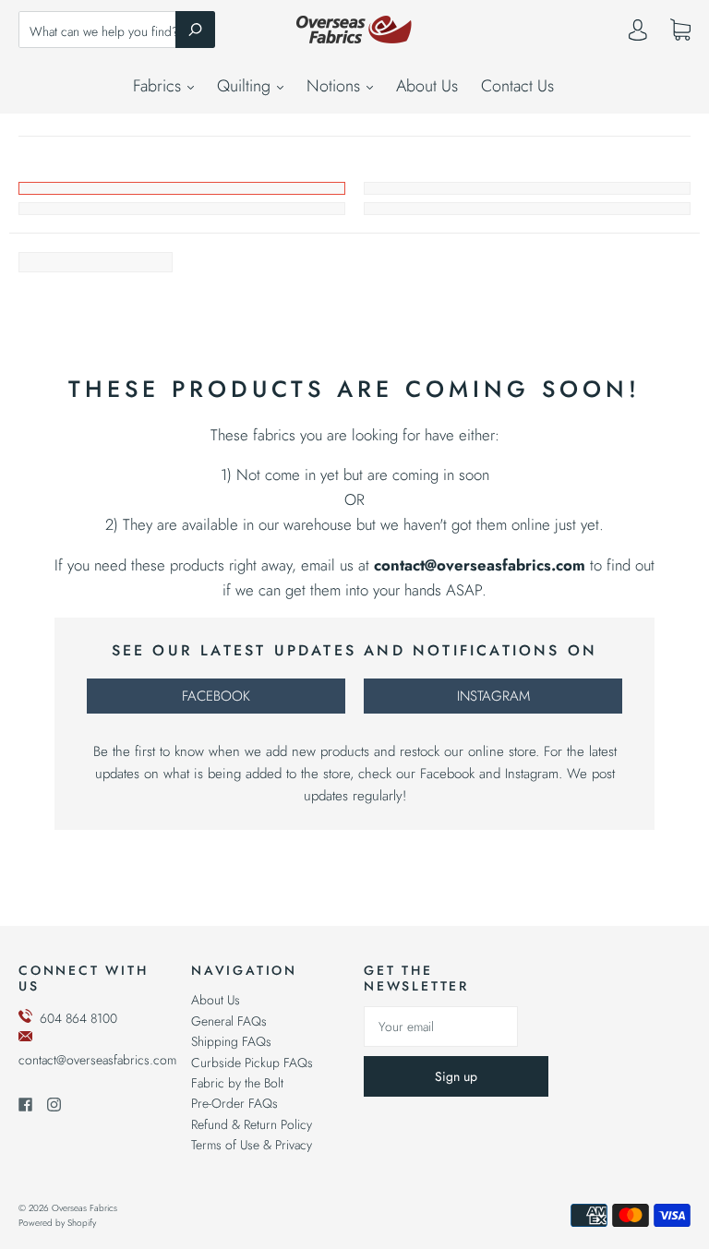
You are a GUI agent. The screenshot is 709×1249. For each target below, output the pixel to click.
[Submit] (195, 29)
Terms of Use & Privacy (251, 1144)
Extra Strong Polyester (181, 188)
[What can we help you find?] (116, 31)
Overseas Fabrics (84, 1208)
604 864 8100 (78, 1018)
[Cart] (680, 30)
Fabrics (159, 86)
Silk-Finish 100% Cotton (527, 208)
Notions (335, 86)
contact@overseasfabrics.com (97, 1060)
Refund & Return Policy (251, 1124)
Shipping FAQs (231, 1041)
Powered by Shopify (57, 1223)
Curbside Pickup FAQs (252, 1062)
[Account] (638, 34)
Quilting (246, 86)
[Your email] (441, 1026)
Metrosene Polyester (181, 208)
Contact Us (517, 86)
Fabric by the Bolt (237, 1083)
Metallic (527, 188)
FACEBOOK (216, 696)
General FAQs (229, 1021)
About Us (427, 86)
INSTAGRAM (493, 696)
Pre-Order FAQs (234, 1103)
